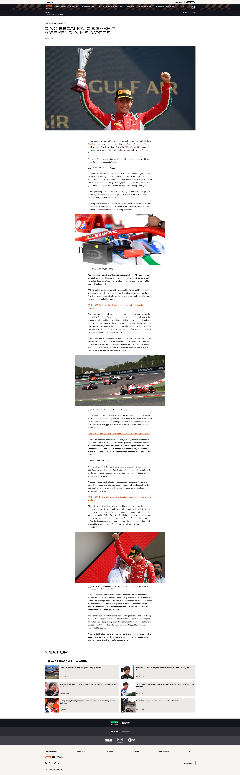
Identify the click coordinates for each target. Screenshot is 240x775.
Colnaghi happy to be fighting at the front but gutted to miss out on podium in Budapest (88, 702)
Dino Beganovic (94, 144)
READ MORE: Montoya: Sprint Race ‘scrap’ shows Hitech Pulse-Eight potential (119, 433)
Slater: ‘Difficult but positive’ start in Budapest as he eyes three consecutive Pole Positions (165, 685)
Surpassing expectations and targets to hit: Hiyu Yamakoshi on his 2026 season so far (88, 685)
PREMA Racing (130, 147)
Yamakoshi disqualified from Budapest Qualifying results (80, 667)
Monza (48, 12)
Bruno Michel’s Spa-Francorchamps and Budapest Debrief (157, 701)
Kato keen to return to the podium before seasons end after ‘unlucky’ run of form (163, 668)
